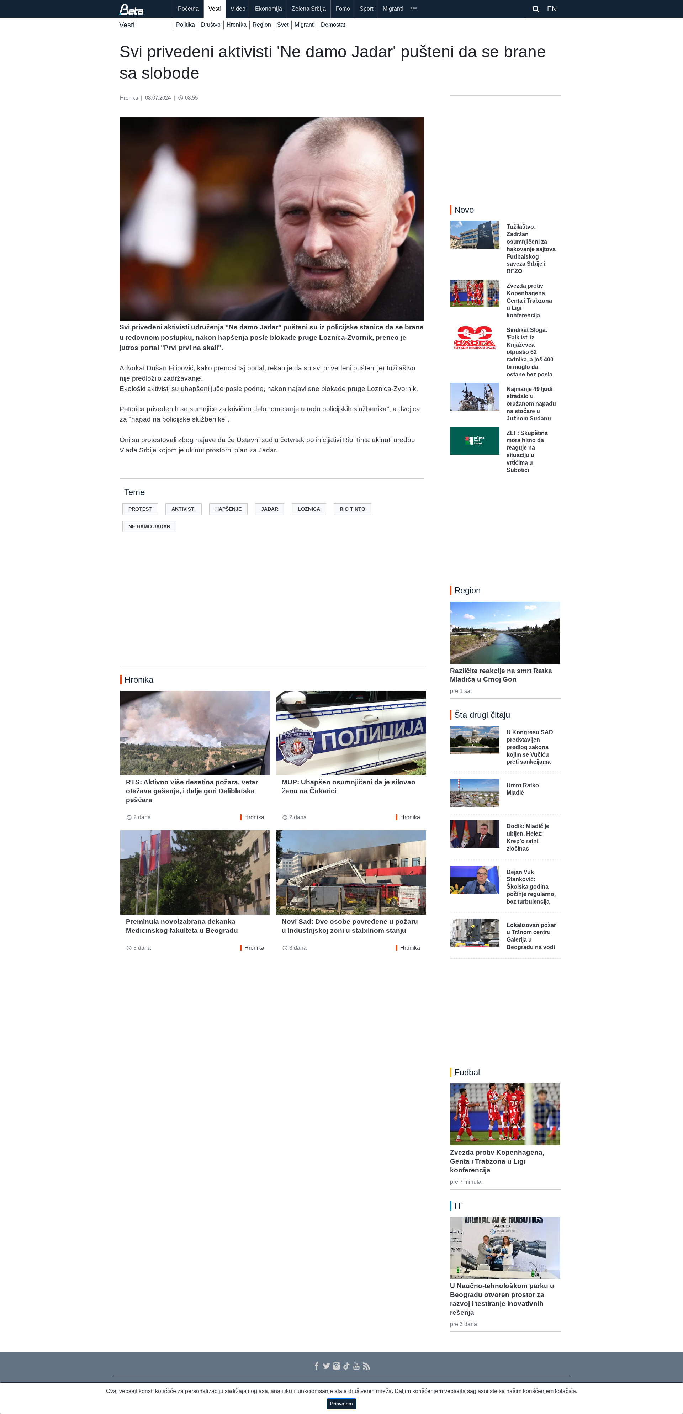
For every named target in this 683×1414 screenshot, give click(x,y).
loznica (309, 509)
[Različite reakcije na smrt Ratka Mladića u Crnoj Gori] (505, 632)
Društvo (211, 25)
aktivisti (183, 509)
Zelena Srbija (309, 9)
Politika (185, 25)
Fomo (342, 9)
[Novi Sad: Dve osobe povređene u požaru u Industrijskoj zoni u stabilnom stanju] (351, 872)
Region (262, 25)
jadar (269, 509)
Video (238, 9)
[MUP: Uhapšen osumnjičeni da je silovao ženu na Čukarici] (351, 733)
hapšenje (228, 509)
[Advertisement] (273, 610)
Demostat (333, 25)
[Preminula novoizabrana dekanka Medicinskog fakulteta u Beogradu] (195, 872)
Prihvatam (341, 1404)
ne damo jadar (149, 526)
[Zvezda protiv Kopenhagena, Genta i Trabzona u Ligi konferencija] (505, 1114)
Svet (282, 25)
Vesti (214, 9)
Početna (188, 9)
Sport (366, 9)
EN (552, 9)
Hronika (237, 25)
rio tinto (352, 509)
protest (140, 509)
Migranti (393, 9)
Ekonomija (268, 9)
